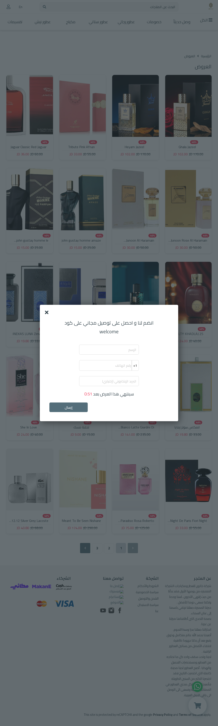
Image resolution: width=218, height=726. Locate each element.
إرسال (69, 407)
